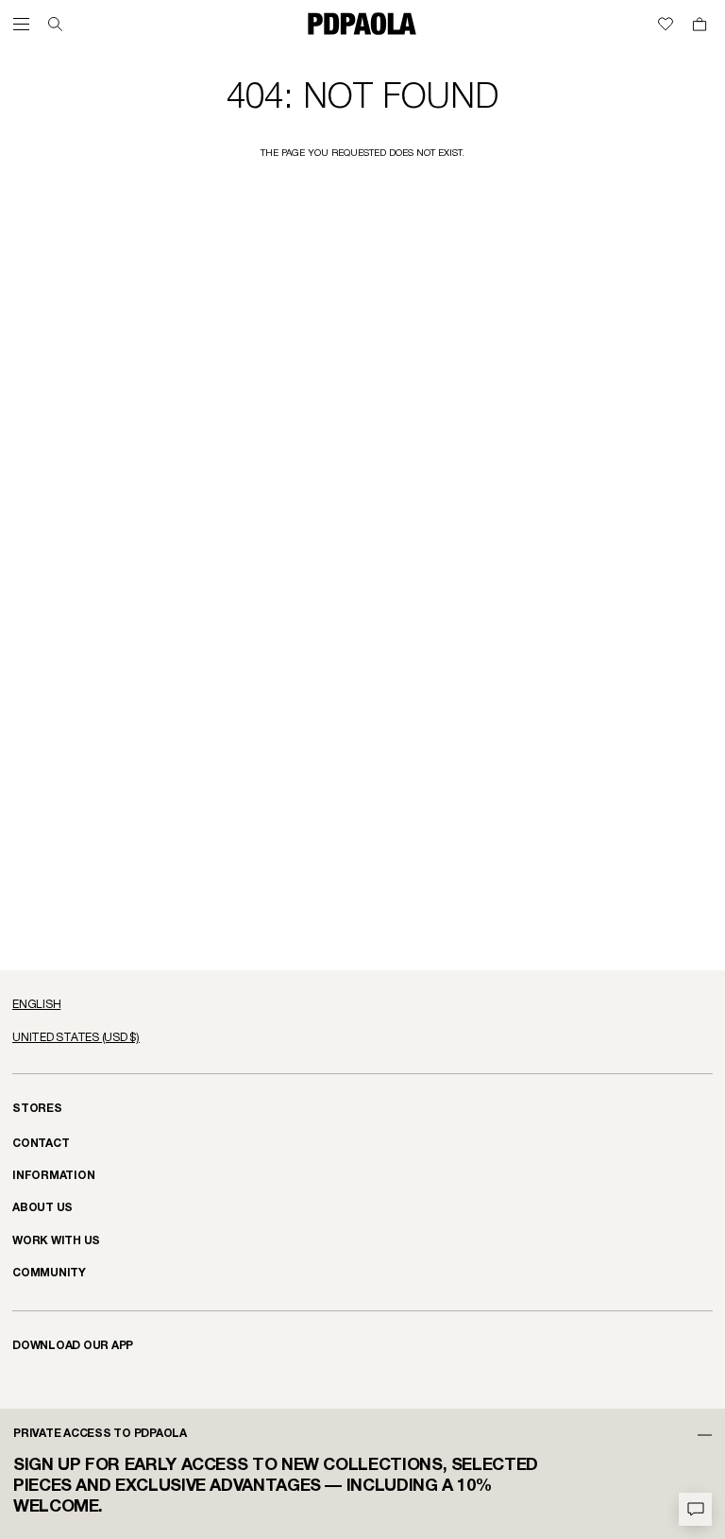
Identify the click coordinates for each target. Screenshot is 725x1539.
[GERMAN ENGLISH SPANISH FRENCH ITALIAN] (362, 1005)
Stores (37, 1108)
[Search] (55, 24)
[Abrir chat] (695, 1509)
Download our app (72, 1346)
